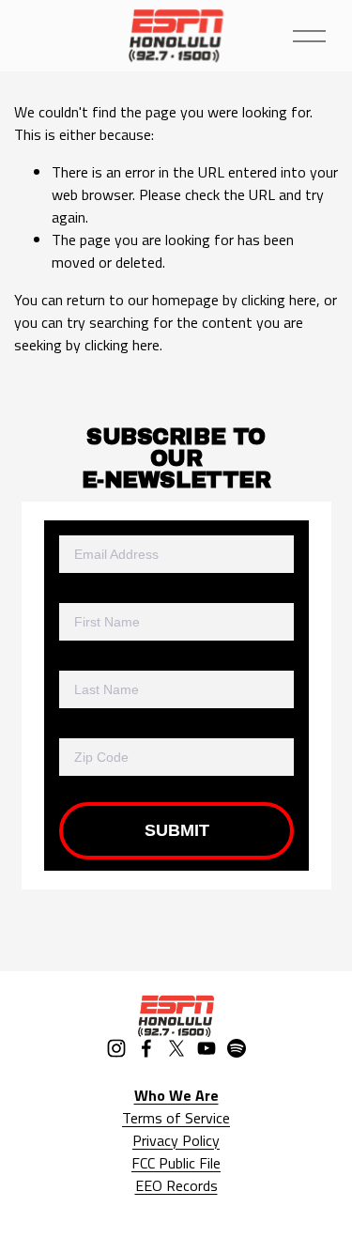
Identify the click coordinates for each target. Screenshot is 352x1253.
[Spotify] (236, 1048)
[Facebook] (146, 1048)
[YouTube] (206, 1048)
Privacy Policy (176, 1140)
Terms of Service (176, 1117)
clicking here (278, 299)
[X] (176, 1048)
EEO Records (176, 1185)
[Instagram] (116, 1048)
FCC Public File (176, 1163)
